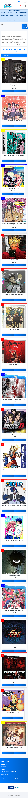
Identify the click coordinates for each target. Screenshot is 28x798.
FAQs (3, 779)
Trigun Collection (14, 259)
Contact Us (19, 1)
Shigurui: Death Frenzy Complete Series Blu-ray (14, 399)
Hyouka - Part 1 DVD (14, 329)
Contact (16, 778)
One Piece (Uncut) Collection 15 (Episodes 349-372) (14, 505)
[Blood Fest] (14, 672)
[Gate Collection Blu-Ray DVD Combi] (14, 738)
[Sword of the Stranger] (14, 355)
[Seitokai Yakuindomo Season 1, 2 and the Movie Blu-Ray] (14, 212)
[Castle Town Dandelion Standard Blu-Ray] (14, 601)
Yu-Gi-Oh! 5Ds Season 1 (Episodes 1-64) (14, 645)
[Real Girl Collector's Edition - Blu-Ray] (14, 527)
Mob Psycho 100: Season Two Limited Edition (14, 155)
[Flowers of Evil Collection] (14, 566)
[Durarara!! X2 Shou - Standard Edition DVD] (14, 285)
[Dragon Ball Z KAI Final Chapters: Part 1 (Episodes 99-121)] (14, 460)
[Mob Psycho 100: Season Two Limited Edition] (14, 146)
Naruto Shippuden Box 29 (13, 712)
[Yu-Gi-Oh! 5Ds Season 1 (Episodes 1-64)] (14, 636)
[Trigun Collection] (14, 251)
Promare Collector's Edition (13, 188)
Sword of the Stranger (14, 364)
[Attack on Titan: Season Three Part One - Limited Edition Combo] (14, 72)
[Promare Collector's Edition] (13, 180)
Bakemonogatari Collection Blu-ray (14, 120)
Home (3, 778)
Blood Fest (14, 680)
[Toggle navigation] (25, 6)
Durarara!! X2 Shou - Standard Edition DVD (14, 294)
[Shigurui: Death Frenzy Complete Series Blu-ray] (14, 391)
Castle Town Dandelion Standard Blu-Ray (14, 610)
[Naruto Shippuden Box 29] (13, 704)
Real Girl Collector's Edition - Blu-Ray (14, 540)
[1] (19, 6)
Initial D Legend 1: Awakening (14, 434)
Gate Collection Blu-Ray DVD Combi (14, 747)
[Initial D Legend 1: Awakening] (14, 425)
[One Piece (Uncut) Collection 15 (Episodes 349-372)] (14, 497)
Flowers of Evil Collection (14, 575)
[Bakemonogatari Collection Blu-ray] (14, 112)
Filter (24, 27)
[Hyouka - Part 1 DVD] (14, 320)
